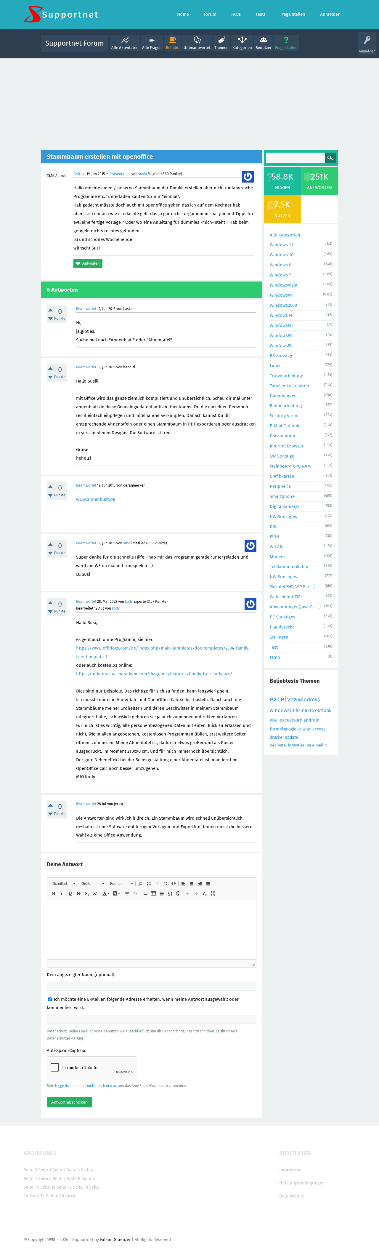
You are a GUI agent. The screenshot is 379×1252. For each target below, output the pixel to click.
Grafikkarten (282, 476)
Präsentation (120, 174)
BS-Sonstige (281, 355)
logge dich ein (66, 1086)
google (290, 729)
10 (297, 710)
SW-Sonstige (282, 456)
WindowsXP (281, 295)
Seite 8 (73, 1178)
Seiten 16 (55, 1195)
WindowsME (282, 325)
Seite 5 (30, 1178)
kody (129, 601)
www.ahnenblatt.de (95, 499)
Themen (221, 47)
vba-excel (280, 720)
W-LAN (276, 546)
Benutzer (264, 47)
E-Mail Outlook (284, 425)
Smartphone (282, 496)
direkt (71, 1195)
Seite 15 (37, 1195)
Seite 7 (59, 1178)
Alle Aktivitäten (125, 47)
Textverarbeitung (286, 375)
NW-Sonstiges (283, 576)
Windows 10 (281, 255)
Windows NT (282, 315)
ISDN (274, 536)
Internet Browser (286, 446)
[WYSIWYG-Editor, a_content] (151, 929)
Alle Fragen (152, 47)
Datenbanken (283, 396)
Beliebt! (172, 47)
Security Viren (283, 415)
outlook (323, 710)
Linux (275, 365)
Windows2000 (283, 305)
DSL (273, 526)
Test (274, 647)
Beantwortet (86, 309)
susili (142, 174)
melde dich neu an (102, 1086)
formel (276, 729)
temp (275, 657)
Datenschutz (291, 1196)
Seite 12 (64, 1187)
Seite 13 (80, 1187)
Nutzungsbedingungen (302, 1183)
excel (278, 699)
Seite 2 (58, 1170)
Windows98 (281, 335)
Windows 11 (281, 244)
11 (326, 745)
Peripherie (280, 486)
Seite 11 (47, 1187)
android (311, 720)
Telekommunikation (290, 566)
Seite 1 (44, 1170)
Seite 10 (31, 1187)
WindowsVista (283, 285)
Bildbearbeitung (286, 405)
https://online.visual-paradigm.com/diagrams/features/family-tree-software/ (154, 674)
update (291, 737)
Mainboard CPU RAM (290, 466)
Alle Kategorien (285, 235)
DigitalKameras (285, 506)
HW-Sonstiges (283, 516)
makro (307, 710)
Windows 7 (280, 275)
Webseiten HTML (286, 596)
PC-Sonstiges (282, 617)
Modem (277, 556)
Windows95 (281, 345)
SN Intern (279, 637)
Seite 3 (73, 1170)
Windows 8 (280, 265)
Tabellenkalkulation (289, 385)
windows (309, 699)
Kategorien (242, 47)
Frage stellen (286, 47)
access (318, 729)
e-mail (317, 745)
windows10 (282, 710)
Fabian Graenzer (115, 1239)
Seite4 (87, 1170)
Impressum (290, 1170)
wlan (307, 729)
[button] (63, 884)
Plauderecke (282, 627)
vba (292, 699)
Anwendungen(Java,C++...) (295, 607)
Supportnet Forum (74, 43)
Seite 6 (45, 1178)
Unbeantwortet (197, 47)
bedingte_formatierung (290, 745)
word (297, 720)
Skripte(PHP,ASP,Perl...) (293, 586)
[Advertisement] (189, 102)
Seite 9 (88, 1178)
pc (299, 729)
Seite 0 (30, 1170)
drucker (277, 737)
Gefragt (79, 174)
